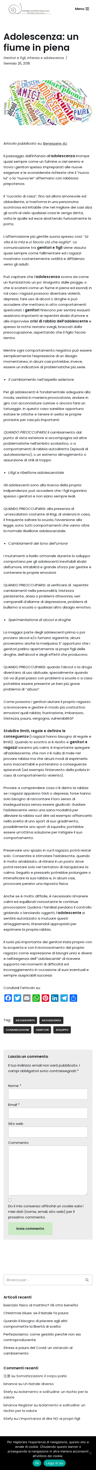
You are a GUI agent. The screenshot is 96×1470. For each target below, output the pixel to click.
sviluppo (62, 1030)
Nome (14, 1085)
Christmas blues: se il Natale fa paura (35, 1313)
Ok (37, 1463)
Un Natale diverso (38, 1383)
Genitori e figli (14, 58)
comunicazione (17, 1030)
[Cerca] (87, 1279)
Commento (18, 1142)
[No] (90, 1453)
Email (14, 1104)
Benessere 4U (55, 143)
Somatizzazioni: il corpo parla (41, 1375)
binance (10, 1383)
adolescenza (51, 1020)
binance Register (18, 1405)
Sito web (15, 1123)
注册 (6, 1375)
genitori (42, 1030)
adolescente (25, 1020)
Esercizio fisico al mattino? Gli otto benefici (40, 1305)
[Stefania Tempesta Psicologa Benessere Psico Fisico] (30, 8)
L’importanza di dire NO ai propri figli (49, 1418)
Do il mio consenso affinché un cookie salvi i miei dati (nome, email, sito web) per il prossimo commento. (45, 1212)
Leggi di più (54, 1463)
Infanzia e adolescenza (45, 58)
